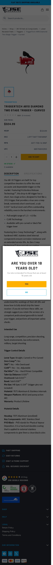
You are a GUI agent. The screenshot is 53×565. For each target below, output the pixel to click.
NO (26, 292)
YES (26, 284)
